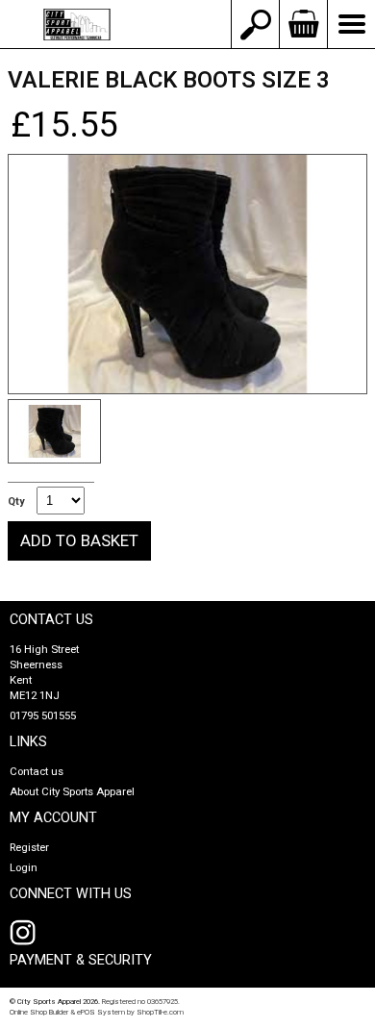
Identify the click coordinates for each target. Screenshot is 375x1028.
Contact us (36, 772)
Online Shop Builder (39, 1012)
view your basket (303, 24)
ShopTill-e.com (160, 1012)
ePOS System (101, 1012)
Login (24, 868)
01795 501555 (43, 716)
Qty (16, 502)
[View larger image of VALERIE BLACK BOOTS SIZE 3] (187, 274)
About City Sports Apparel (72, 792)
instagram (27, 932)
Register (29, 848)
